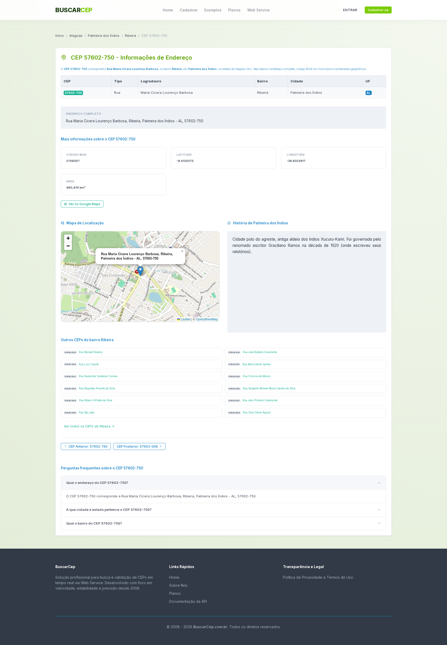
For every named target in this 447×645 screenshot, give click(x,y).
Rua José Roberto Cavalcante (253, 352)
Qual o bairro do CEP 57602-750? (94, 523)
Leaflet (185, 319)
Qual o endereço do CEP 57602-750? (97, 483)
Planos (234, 10)
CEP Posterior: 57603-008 (137, 446)
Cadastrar (189, 10)
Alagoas (76, 35)
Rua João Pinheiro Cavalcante (253, 400)
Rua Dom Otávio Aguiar (250, 412)
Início (59, 35)
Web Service (258, 10)
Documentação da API (188, 601)
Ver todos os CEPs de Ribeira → (89, 426)
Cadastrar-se (378, 10)
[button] (140, 271)
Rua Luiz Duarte (82, 364)
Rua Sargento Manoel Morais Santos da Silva (262, 388)
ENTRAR (350, 10)
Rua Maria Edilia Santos (250, 364)
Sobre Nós (178, 585)
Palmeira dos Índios (104, 35)
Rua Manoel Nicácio (83, 352)
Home (168, 10)
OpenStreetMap (207, 319)
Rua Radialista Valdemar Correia (91, 376)
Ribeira (130, 35)
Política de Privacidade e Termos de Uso (318, 577)
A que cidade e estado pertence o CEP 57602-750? (109, 509)
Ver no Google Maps (84, 204)
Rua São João (79, 412)
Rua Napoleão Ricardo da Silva (90, 388)
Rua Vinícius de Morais (250, 376)
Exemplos (212, 10)
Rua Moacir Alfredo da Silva (88, 400)
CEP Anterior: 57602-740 (88, 446)
